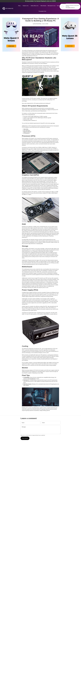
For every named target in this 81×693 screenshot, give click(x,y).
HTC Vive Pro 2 (26, 130)
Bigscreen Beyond (27, 131)
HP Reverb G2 (26, 133)
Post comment (25, 438)
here (54, 123)
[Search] (72, 8)
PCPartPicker (32, 378)
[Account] (74, 8)
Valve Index (25, 129)
